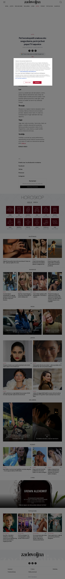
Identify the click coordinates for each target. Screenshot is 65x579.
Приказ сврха (28, 82)
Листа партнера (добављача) (21, 78)
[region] (32, 72)
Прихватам (37, 82)
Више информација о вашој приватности (28, 71)
